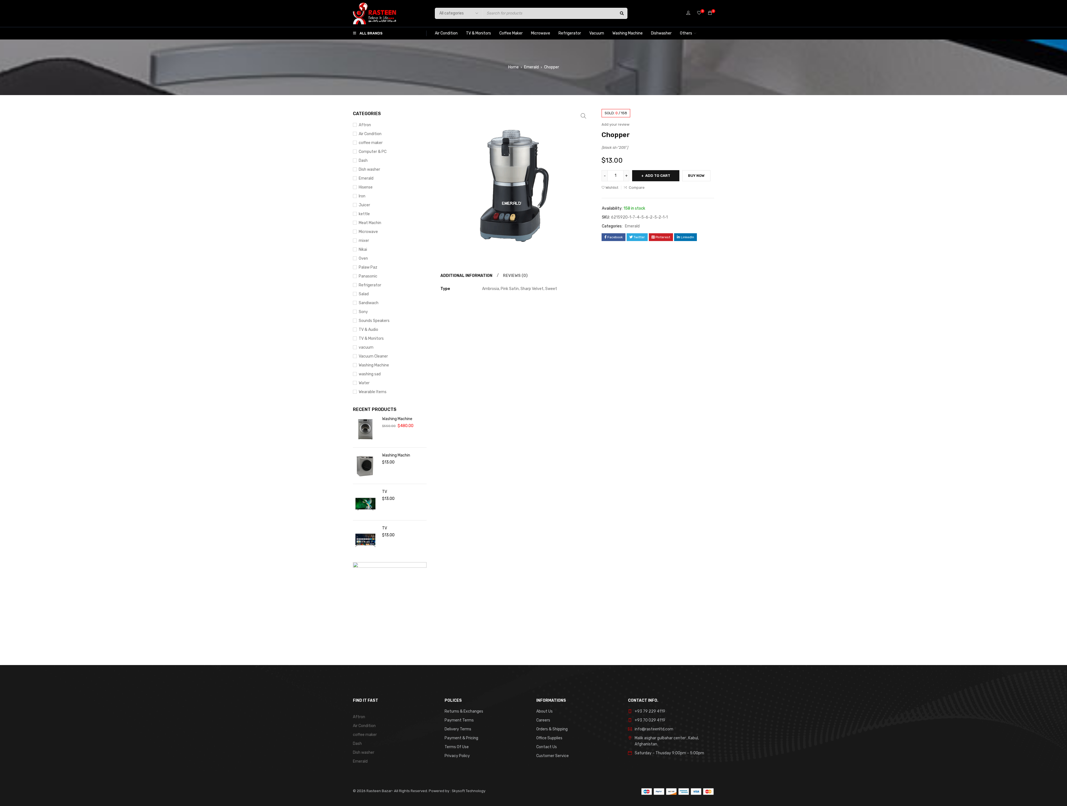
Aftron (365, 125)
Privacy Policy (457, 755)
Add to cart (657, 175)
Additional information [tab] (466, 275)
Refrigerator (370, 285)
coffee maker (371, 142)
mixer (364, 240)
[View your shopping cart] (710, 13)
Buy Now (696, 175)
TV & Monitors (371, 338)
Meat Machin (370, 222)
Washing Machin (396, 455)
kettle (364, 214)
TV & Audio (368, 329)
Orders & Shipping (552, 729)
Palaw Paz (368, 267)
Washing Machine (374, 365)
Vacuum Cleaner (373, 356)
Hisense (366, 187)
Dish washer (369, 169)
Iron (362, 196)
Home (513, 67)
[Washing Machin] (365, 465)
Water (364, 383)
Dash (363, 160)
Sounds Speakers (374, 320)
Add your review (615, 124)
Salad (364, 294)
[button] (583, 116)
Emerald (531, 67)
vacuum (366, 347)
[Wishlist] (699, 13)
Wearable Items (373, 392)
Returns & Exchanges (464, 711)
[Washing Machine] (365, 429)
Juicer (364, 205)
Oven (363, 258)
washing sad (370, 374)
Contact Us (546, 747)
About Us (544, 711)
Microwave (368, 231)
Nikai (363, 249)
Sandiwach (368, 303)
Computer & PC (373, 151)
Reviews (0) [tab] (515, 275)
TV (384, 491)
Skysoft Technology (468, 791)
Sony (363, 311)
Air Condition (370, 134)
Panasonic (368, 276)
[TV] (365, 502)
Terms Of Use (457, 747)
